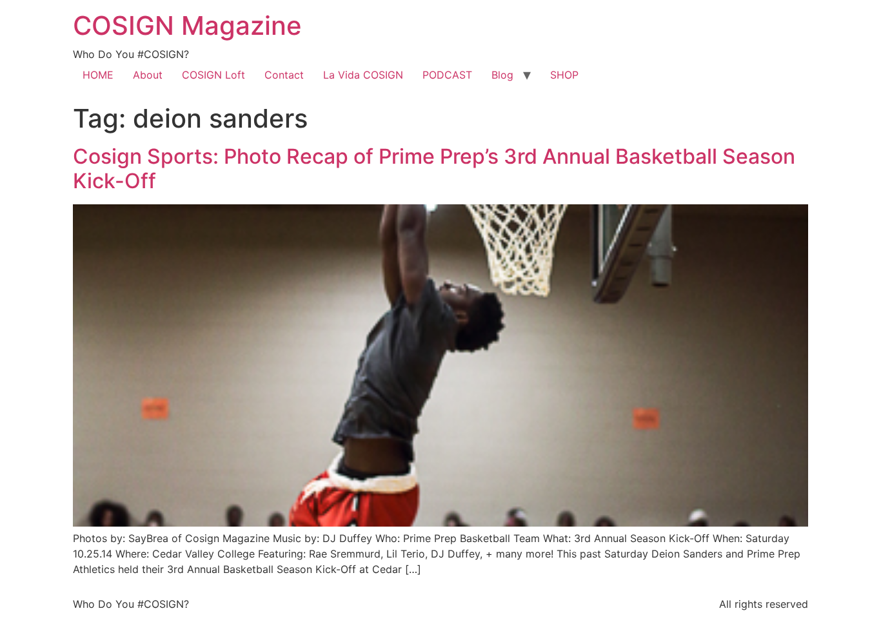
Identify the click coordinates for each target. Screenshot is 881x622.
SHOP (564, 74)
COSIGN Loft (213, 74)
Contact (284, 74)
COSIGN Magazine (187, 25)
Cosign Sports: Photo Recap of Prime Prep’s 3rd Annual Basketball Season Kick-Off (434, 168)
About (148, 74)
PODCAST (447, 74)
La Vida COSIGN (363, 74)
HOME (98, 74)
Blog (502, 74)
